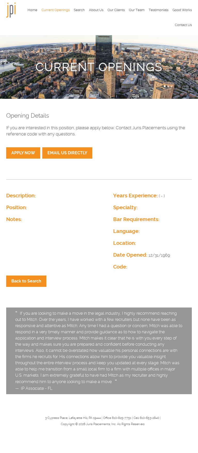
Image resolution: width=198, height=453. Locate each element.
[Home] (10, 9)
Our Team (137, 10)
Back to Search (26, 281)
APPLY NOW (23, 152)
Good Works (182, 10)
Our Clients (116, 10)
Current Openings (56, 10)
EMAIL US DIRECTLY (67, 152)
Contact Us (183, 25)
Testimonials (158, 10)
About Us (96, 10)
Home (32, 10)
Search (79, 10)
